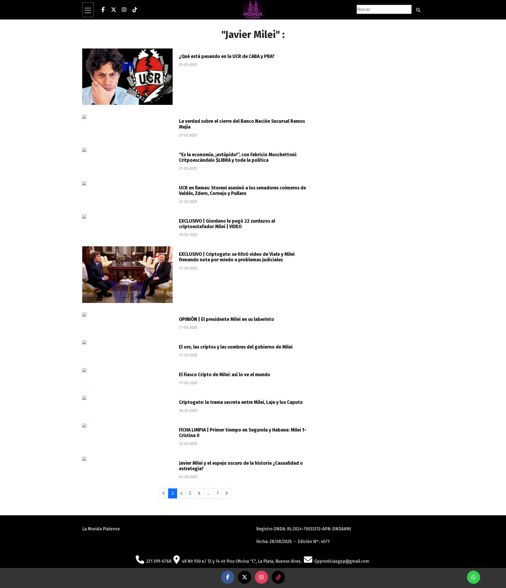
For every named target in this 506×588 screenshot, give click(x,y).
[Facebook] (103, 10)
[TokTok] (278, 577)
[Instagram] (124, 10)
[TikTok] (135, 10)
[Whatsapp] (473, 577)
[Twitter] (114, 10)
